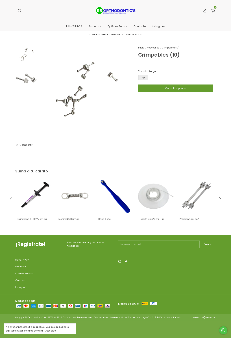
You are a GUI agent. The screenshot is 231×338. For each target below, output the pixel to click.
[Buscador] (19, 11)
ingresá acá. (148, 317)
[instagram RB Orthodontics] (119, 261)
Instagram (158, 26)
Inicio (141, 47)
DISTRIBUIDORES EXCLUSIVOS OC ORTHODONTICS (116, 34)
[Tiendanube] (204, 318)
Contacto (140, 26)
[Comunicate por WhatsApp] (223, 330)
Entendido (50, 330)
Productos (95, 26)
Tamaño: (147, 71)
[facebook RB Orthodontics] (126, 261)
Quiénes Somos (117, 26)
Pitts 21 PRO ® (74, 26)
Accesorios (153, 47)
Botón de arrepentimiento (169, 317)
